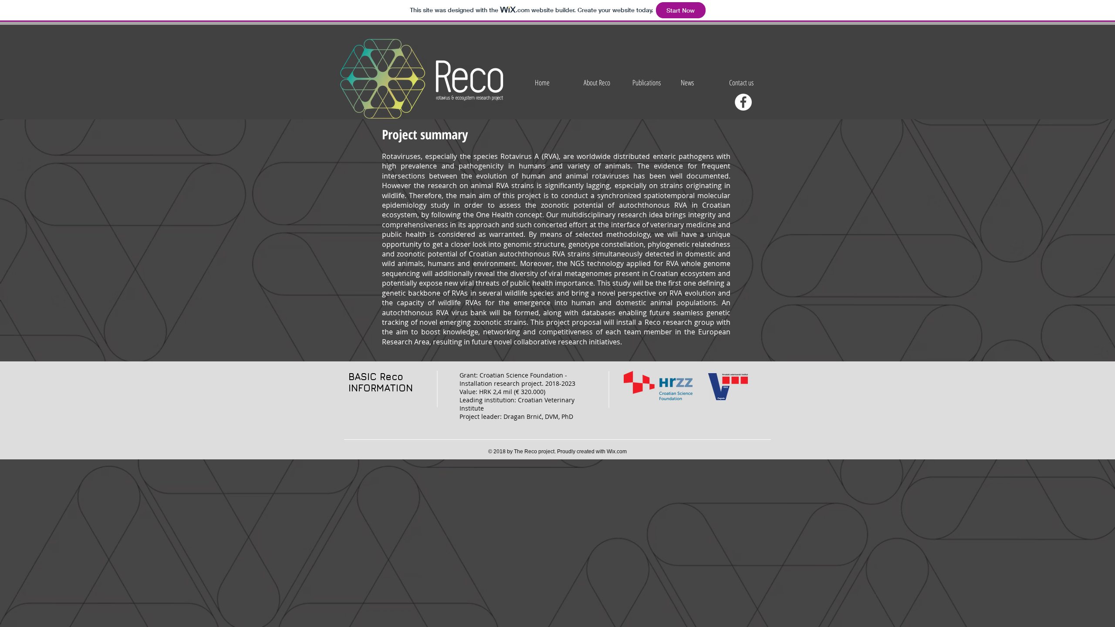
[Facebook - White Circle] (743, 102)
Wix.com (617, 451)
